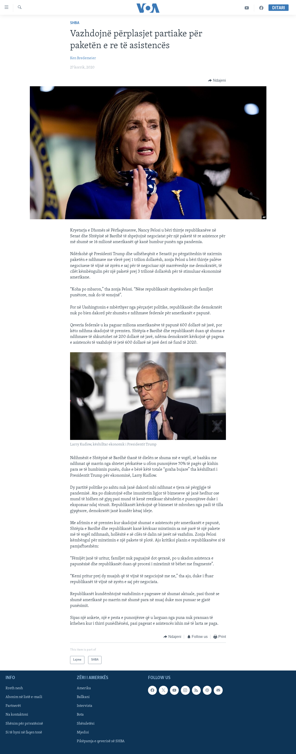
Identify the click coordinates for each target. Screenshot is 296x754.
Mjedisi (83, 732)
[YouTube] (247, 8)
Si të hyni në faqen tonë (24, 732)
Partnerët (13, 706)
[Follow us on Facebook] (152, 690)
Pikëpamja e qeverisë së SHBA (101, 741)
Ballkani (83, 697)
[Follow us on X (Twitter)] (163, 690)
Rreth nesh (14, 688)
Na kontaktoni (17, 715)
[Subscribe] (218, 690)
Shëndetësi (86, 723)
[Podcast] (207, 690)
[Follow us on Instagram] (185, 690)
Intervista (84, 706)
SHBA (74, 23)
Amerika (84, 688)
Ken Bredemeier (83, 58)
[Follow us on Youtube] (174, 690)
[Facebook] (261, 8)
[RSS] (196, 690)
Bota (80, 715)
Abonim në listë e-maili (24, 697)
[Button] (217, 80)
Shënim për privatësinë (24, 723)
